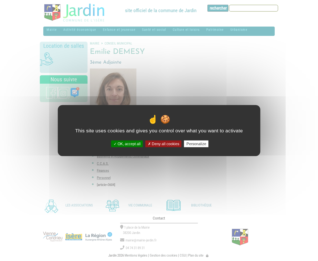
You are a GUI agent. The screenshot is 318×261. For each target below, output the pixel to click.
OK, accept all (129, 144)
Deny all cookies (165, 144)
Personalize (196, 144)
